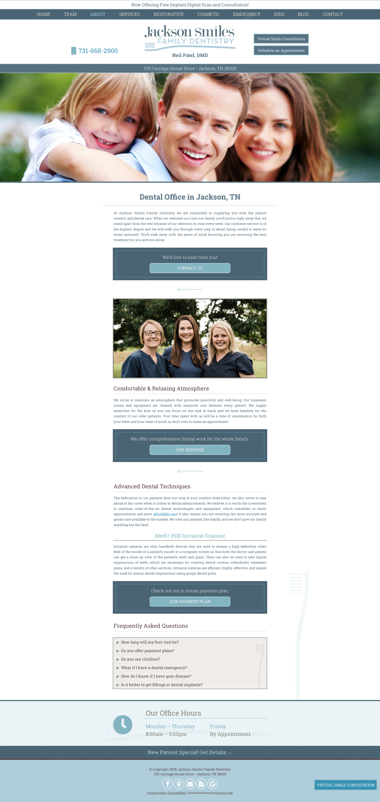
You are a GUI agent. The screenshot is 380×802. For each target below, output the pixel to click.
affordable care (165, 514)
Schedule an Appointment (281, 50)
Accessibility (177, 793)
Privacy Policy (156, 793)
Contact (333, 14)
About (97, 14)
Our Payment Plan (190, 601)
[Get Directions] (179, 784)
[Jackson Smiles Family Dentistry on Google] (212, 784)
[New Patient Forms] (201, 784)
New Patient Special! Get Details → (190, 752)
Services (129, 14)
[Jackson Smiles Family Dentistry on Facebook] (167, 784)
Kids (279, 14)
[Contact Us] (190, 784)
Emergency (246, 14)
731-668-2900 (98, 50)
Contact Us (190, 268)
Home (43, 14)
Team (70, 14)
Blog (303, 14)
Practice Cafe (224, 793)
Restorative (169, 14)
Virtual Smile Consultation (281, 38)
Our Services (190, 449)
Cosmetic (208, 14)
